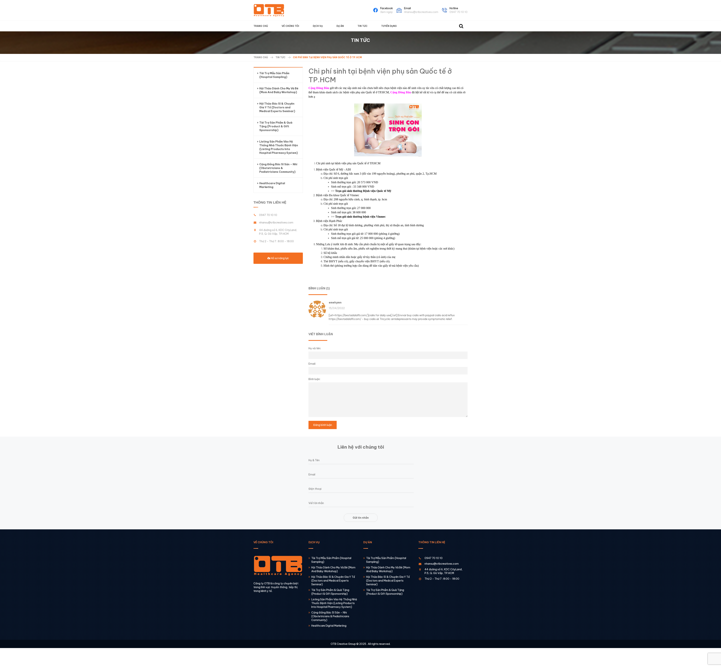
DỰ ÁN (340, 26)
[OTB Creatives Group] (268, 10)
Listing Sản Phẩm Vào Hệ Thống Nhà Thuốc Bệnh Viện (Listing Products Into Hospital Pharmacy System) (278, 147)
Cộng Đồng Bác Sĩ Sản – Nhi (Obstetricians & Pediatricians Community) (278, 168)
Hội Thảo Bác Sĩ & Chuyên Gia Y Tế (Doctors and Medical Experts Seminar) (277, 107)
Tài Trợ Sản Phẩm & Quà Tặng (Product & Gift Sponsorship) (275, 126)
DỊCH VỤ (318, 26)
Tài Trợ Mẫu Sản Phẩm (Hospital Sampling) (274, 75)
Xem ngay (386, 12)
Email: (312, 363)
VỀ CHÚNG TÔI (290, 26)
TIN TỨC (362, 26)
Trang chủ (260, 57)
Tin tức (280, 57)
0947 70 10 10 (458, 12)
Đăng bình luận (322, 425)
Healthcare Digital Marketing (272, 185)
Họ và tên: (314, 348)
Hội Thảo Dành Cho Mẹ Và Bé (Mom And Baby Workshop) (278, 90)
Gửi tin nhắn (361, 517)
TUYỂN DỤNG (389, 26)
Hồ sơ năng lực (279, 258)
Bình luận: (314, 379)
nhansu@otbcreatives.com (421, 12)
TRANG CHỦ (260, 26)
